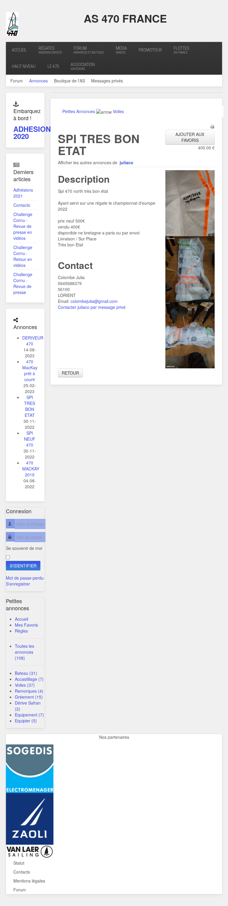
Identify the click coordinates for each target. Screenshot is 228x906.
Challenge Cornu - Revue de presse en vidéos (22, 226)
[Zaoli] (29, 818)
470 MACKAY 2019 (30, 469)
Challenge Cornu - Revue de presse (22, 283)
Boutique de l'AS (69, 81)
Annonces (38, 81)
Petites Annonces (78, 111)
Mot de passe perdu (25, 578)
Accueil (19, 50)
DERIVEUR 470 (32, 341)
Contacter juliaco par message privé (92, 307)
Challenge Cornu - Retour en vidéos (22, 256)
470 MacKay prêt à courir (29, 370)
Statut (18, 863)
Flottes (181, 50)
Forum (89, 50)
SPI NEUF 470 (29, 439)
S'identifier (23, 566)
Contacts (21, 205)
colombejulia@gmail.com (94, 301)
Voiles (118, 111)
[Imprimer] (212, 126)
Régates (50, 50)
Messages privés (107, 81)
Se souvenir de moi (24, 548)
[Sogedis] (29, 768)
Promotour (150, 50)
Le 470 (53, 66)
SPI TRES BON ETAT (29, 406)
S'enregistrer (18, 584)
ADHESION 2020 (32, 132)
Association (83, 66)
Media (121, 50)
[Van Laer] (29, 851)
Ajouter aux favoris (189, 137)
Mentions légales (29, 881)
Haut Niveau (24, 66)
